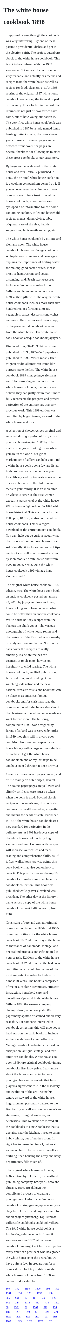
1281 (29, 1321)
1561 (8, 1293)
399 (57, 1288)
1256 (53, 1297)
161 (35, 1297)
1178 (40, 1321)
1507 (35, 1307)
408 (55, 1316)
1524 (16, 1307)
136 (29, 1293)
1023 (19, 1321)
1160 (8, 1321)
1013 (27, 1302)
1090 (39, 1293)
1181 (8, 1312)
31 (26, 1307)
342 (8, 1302)
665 (8, 1297)
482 (37, 1302)
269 (18, 1312)
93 (46, 1316)
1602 (57, 1302)
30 (43, 1297)
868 (18, 1316)
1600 (37, 1288)
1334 (19, 1293)
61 (36, 1312)
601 (17, 1297)
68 (7, 1307)
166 (8, 1288)
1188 (50, 1293)
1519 (46, 1312)
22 (26, 1297)
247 (17, 1302)
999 (28, 1312)
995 (37, 1316)
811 (45, 1307)
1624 (8, 1316)
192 (17, 1288)
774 (47, 1302)
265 (50, 1321)
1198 (27, 1288)
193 (48, 1288)
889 (28, 1316)
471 (56, 1312)
